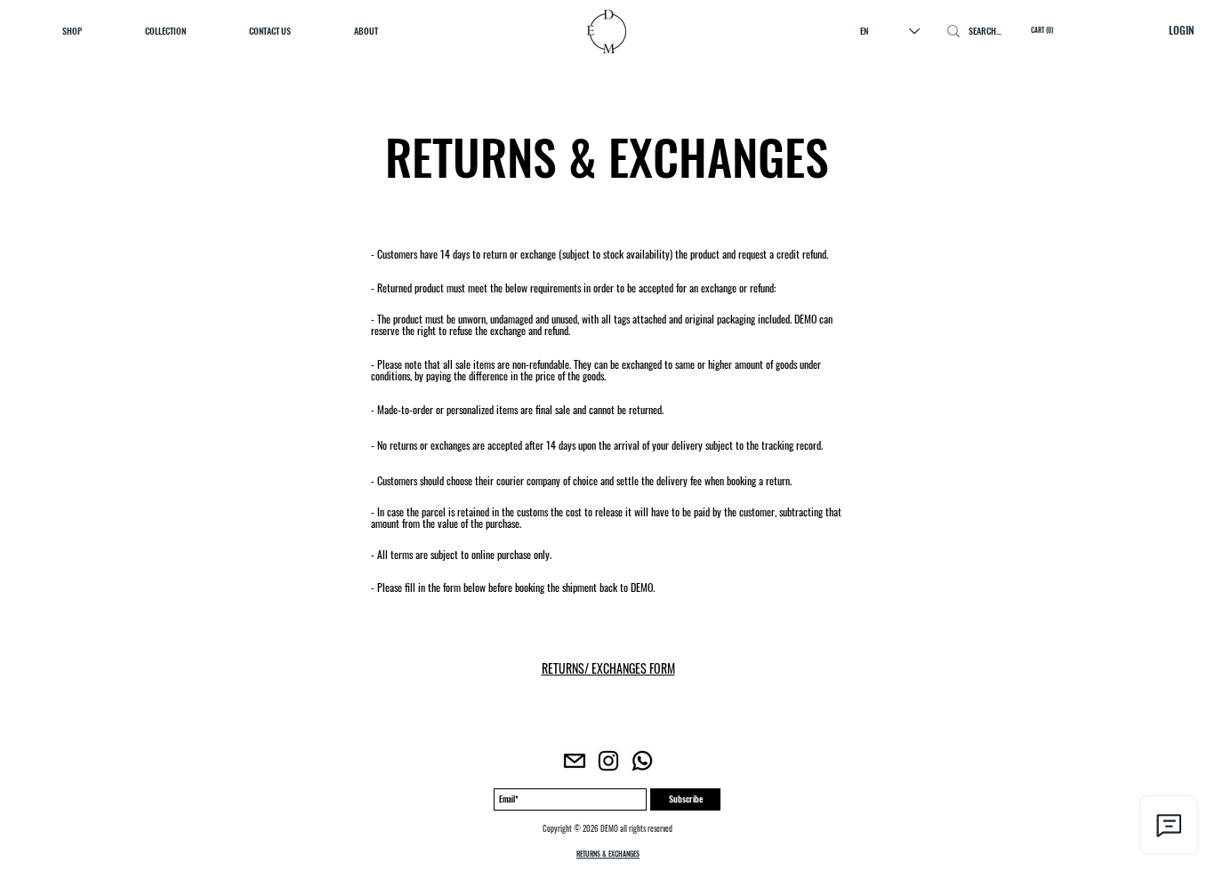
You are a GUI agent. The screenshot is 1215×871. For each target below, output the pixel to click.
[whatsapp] (642, 760)
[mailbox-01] (574, 760)
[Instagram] (608, 760)
